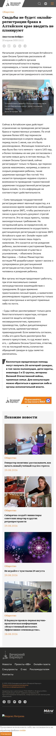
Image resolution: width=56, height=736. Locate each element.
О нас (24, 669)
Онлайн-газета (42, 664)
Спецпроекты (10, 669)
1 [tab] (27, 406)
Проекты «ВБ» (23, 664)
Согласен (6, 734)
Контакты (7, 674)
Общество (10, 457)
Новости (7, 664)
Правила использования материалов (15, 685)
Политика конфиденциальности (13, 687)
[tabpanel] (28, 400)
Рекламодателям (39, 669)
